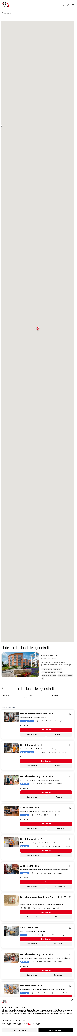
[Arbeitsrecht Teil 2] (11, 869)
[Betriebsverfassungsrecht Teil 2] (11, 780)
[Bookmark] (70, 714)
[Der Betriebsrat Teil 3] (11, 989)
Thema (30, 695)
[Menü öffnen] (73, 4)
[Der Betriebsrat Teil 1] (11, 748)
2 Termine (58, 797)
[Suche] (62, 5)
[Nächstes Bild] (36, 664)
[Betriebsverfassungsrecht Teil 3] (11, 958)
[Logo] (5, 5)
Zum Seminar (46, 730)
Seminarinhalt (32, 734)
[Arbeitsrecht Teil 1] (11, 811)
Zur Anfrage (58, 886)
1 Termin (58, 734)
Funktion (55, 695)
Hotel (4, 702)
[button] (38, 329)
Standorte (7, 13)
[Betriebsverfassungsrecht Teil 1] (11, 717)
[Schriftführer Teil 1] (11, 931)
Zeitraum (6, 695)
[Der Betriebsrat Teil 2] (11, 842)
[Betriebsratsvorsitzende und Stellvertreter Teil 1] (11, 900)
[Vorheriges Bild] (3, 664)
